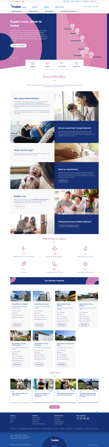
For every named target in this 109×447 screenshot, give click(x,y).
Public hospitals (33, 11)
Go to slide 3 (13, 57)
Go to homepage (18, 6)
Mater (68, 1)
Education (78, 1)
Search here (63, 181)
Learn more (15, 53)
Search (97, 6)
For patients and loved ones (68, 11)
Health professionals (59, 421)
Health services (59, 7)
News (11, 421)
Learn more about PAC (18, 49)
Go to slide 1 (10, 57)
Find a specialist (40, 315)
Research (86, 1)
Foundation (93, 1)
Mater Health (18, 437)
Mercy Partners (13, 428)
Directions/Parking (18, 315)
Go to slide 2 (12, 57)
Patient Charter (69, 428)
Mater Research (14, 438)
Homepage (64, 1)
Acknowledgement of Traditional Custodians (29, 428)
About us (34, 7)
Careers (12, 419)
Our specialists (57, 419)
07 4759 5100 (40, 350)
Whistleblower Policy (79, 428)
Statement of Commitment (91, 428)
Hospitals (46, 7)
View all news (54, 407)
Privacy (56, 428)
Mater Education (26, 437)
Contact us (89, 6)
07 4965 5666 (84, 312)
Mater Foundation (23, 438)
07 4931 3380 (17, 352)
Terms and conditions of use (47, 428)
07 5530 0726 (62, 350)
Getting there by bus (19, 317)
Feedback (62, 428)
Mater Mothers (49, 11)
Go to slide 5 (16, 57)
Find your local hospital (18, 45)
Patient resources (58, 423)
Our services (57, 417)
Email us (16, 313)
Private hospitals (16, 11)
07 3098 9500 (17, 310)
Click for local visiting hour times (69, 226)
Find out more (19, 206)
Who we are (13, 417)
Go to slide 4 (15, 57)
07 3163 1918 (39, 310)
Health (72, 1)
